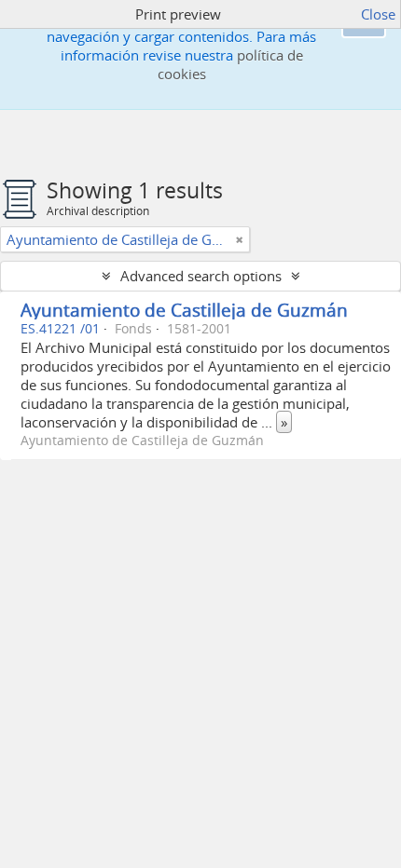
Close (378, 14)
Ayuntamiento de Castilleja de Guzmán (184, 309)
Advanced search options (201, 275)
